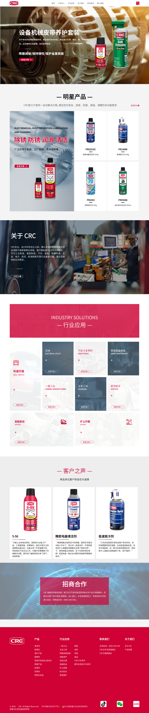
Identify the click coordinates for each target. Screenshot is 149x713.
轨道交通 (63, 660)
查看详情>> (20, 405)
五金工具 (63, 650)
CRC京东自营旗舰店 (108, 650)
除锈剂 (37, 650)
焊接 (76, 646)
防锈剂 (37, 671)
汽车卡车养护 (79, 660)
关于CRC (128, 646)
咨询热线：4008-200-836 (110, 646)
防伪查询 (90, 3)
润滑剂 (37, 668)
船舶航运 (63, 664)
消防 (76, 650)
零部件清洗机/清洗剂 (43, 660)
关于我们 (81, 3)
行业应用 (71, 3)
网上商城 (100, 3)
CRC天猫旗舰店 (106, 653)
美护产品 (38, 653)
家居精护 (63, 675)
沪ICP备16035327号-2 (50, 706)
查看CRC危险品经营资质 (19, 709)
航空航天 (63, 671)
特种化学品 (39, 675)
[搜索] (137, 3)
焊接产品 (38, 664)
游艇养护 (63, 657)
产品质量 (128, 650)
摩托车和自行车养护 (82, 664)
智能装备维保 (65, 653)
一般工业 (63, 646)
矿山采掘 (63, 668)
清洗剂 (37, 646)
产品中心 (61, 3)
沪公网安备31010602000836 (75, 706)
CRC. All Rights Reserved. (28, 706)
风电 (76, 653)
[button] (69, 82)
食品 (76, 657)
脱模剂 (37, 657)
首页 (53, 3)
